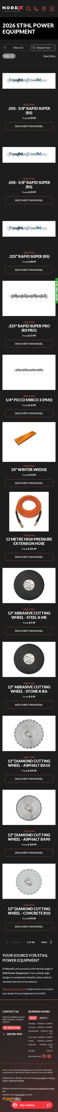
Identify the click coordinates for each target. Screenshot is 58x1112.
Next (44, 942)
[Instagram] (49, 1056)
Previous (16, 942)
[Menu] (52, 9)
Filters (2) (18, 47)
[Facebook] (44, 1056)
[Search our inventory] (29, 8)
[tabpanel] (40, 1037)
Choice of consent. (16, 1080)
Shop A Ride (20, 1094)
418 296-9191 (14, 1034)
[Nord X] (12, 9)
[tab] (32, 1018)
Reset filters (49, 56)
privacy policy (40, 1078)
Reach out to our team (14, 989)
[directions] (44, 8)
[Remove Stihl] (11, 56)
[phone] (36, 8)
